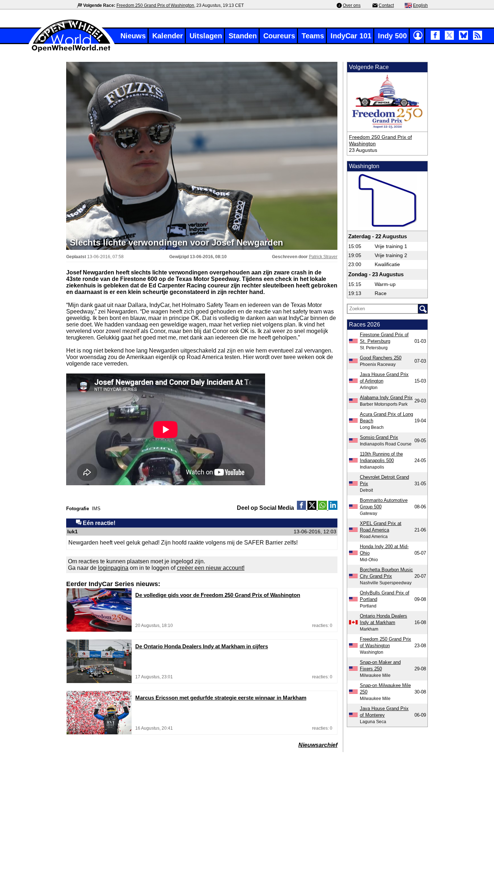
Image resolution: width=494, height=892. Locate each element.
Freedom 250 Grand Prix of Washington (155, 5)
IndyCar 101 (351, 36)
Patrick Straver (323, 256)
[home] (71, 51)
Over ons (352, 5)
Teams (313, 36)
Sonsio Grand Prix (379, 437)
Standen (243, 36)
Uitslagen (205, 36)
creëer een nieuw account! (210, 568)
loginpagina (113, 568)
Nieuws (133, 36)
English (420, 5)
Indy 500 (392, 36)
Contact (386, 5)
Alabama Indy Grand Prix (386, 397)
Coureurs (279, 36)
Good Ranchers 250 (380, 357)
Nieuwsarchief (317, 745)
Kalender (167, 36)
